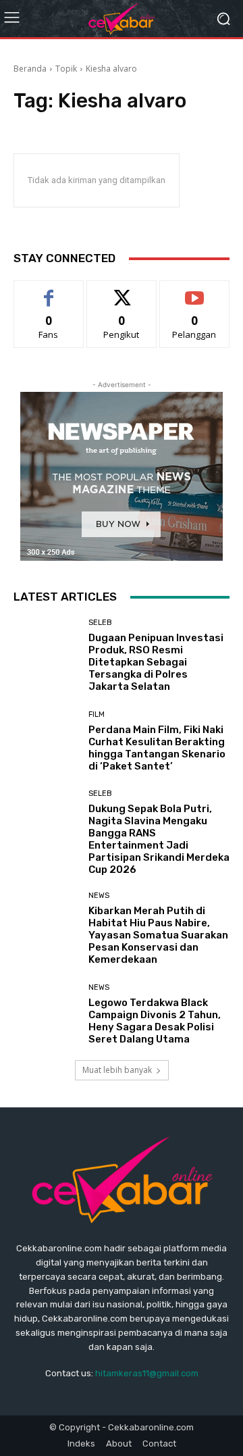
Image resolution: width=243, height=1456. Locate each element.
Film (96, 714)
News (98, 895)
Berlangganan (194, 291)
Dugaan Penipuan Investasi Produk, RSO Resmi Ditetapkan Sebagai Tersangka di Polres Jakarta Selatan (155, 662)
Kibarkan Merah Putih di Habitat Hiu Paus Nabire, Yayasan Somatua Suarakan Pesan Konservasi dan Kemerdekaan (158, 935)
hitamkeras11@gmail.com (146, 1373)
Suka (48, 291)
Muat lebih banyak (117, 1070)
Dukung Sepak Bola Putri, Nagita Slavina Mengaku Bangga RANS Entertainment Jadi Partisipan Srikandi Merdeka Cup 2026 (159, 839)
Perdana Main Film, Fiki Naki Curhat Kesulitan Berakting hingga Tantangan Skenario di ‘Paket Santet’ (156, 748)
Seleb (100, 622)
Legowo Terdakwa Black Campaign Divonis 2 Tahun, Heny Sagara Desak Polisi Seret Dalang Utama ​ (154, 1021)
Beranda (30, 68)
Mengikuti (121, 291)
